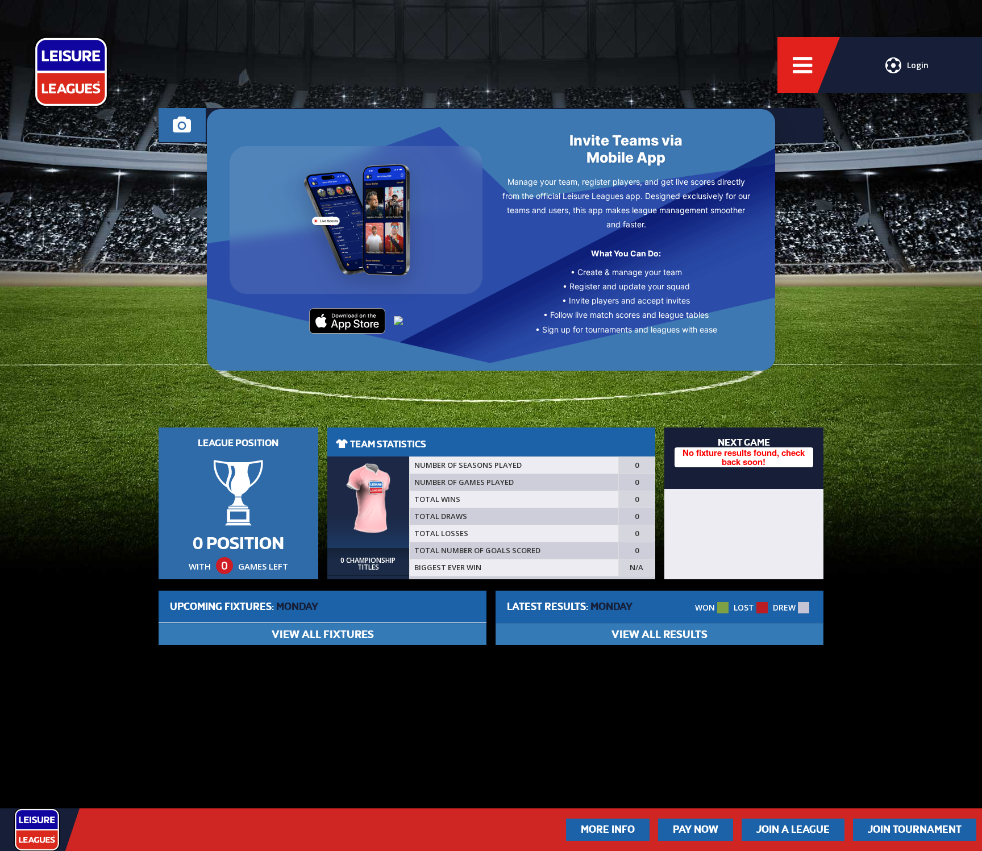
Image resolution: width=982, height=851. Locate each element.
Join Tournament (915, 829)
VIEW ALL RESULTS (659, 634)
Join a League (793, 829)
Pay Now (695, 829)
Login (918, 65)
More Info (608, 829)
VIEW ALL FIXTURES (323, 634)
